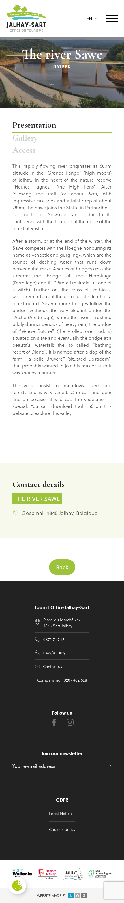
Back (62, 567)
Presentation (34, 125)
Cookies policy (62, 829)
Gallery (25, 138)
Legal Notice (60, 813)
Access (23, 150)
